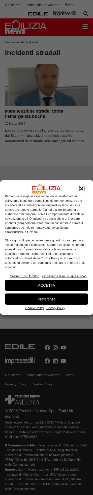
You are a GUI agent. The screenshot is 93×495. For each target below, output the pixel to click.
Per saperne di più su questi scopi (64, 276)
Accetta (46, 285)
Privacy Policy (55, 308)
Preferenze (47, 299)
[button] (81, 188)
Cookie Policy (34, 308)
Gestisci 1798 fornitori (24, 276)
